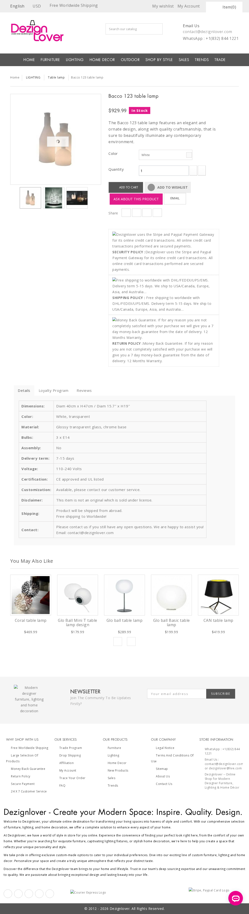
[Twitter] (18, 893)
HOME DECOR (102, 59)
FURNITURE (50, 59)
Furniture (114, 748)
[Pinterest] (29, 893)
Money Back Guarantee (28, 769)
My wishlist (163, 6)
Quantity (116, 169)
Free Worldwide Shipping (29, 748)
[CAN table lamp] (218, 595)
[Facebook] (8, 893)
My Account (67, 770)
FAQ (62, 785)
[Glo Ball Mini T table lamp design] (77, 595)
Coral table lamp (31, 620)
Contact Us (164, 784)
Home (14, 77)
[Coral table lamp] (30, 595)
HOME (29, 59)
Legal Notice (165, 748)
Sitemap (162, 769)
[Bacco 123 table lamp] (56, 139)
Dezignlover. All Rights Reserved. (137, 908)
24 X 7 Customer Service (29, 791)
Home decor (117, 763)
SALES (184, 59)
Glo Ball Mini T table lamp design (77, 622)
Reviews (84, 390)
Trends (202, 59)
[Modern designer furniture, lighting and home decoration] (42, 31)
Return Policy (20, 776)
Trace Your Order (72, 778)
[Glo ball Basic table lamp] (171, 595)
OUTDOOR (130, 59)
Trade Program (70, 748)
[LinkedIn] (39, 893)
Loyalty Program (54, 390)
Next (92, 198)
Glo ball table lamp (125, 620)
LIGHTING (75, 59)
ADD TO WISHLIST (172, 187)
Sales (112, 778)
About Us (163, 776)
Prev (117, 641)
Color (113, 153)
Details (24, 390)
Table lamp (56, 77)
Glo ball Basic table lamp (171, 622)
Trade (220, 59)
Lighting (113, 755)
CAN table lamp (218, 620)
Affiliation (66, 763)
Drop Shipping (70, 755)
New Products (118, 770)
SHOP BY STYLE (159, 59)
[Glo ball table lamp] (124, 595)
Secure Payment (23, 784)
